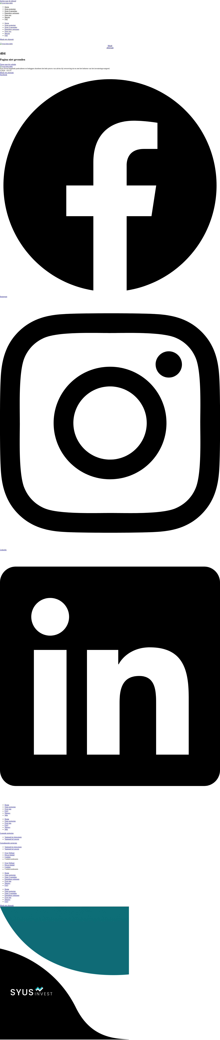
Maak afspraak (110, 47)
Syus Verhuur (9, 853)
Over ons (8, 15)
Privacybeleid (9, 855)
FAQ (6, 19)
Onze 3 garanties (11, 11)
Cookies (8, 857)
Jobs (6, 815)
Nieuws (7, 17)
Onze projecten (10, 9)
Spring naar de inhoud (8, 1)
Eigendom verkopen (12, 13)
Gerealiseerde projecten (8, 843)
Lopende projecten (7, 833)
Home (7, 7)
